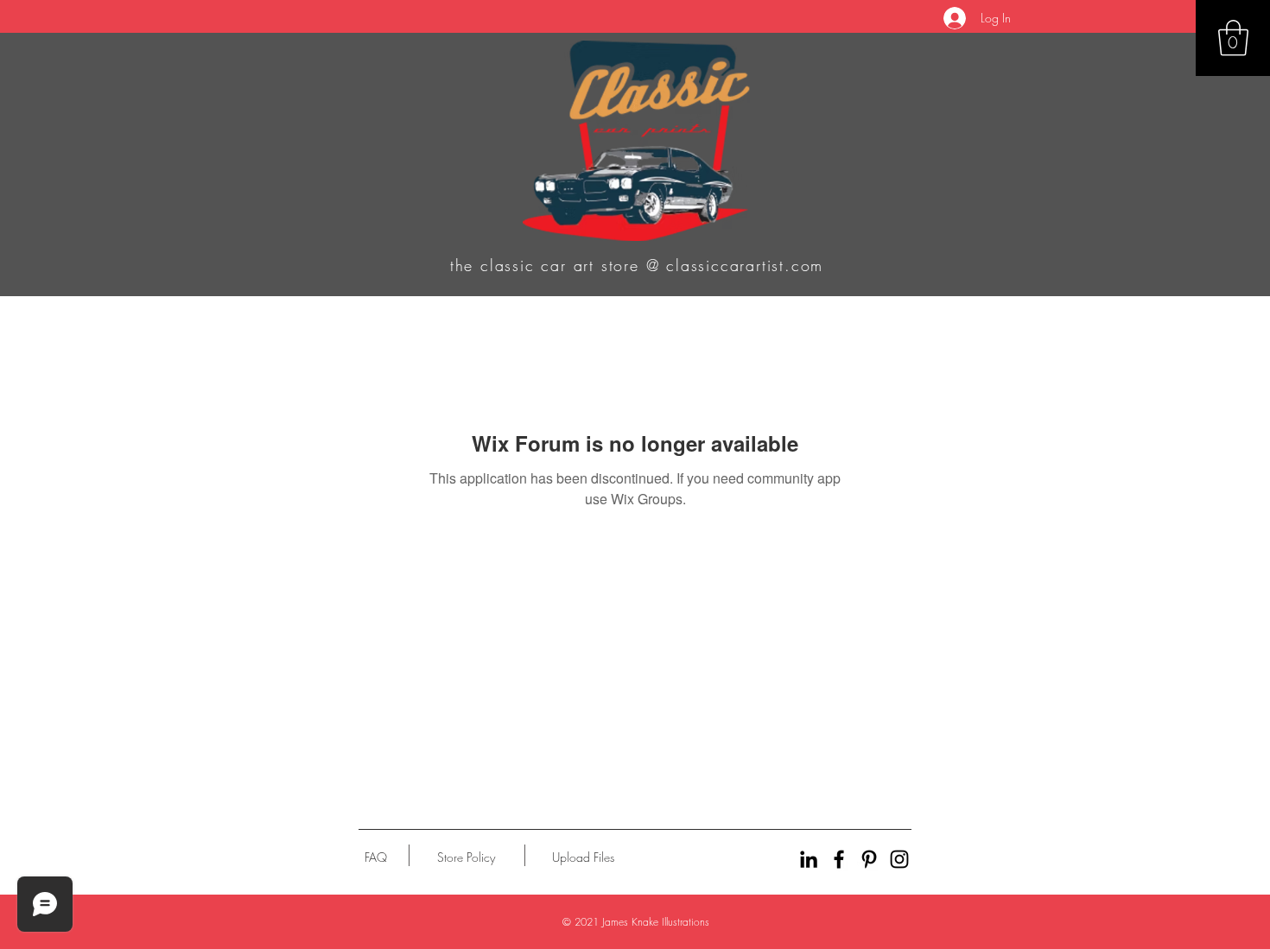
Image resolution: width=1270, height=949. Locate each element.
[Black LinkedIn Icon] (809, 859)
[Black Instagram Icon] (899, 859)
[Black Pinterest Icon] (869, 859)
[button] (1233, 38)
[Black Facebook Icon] (839, 859)
